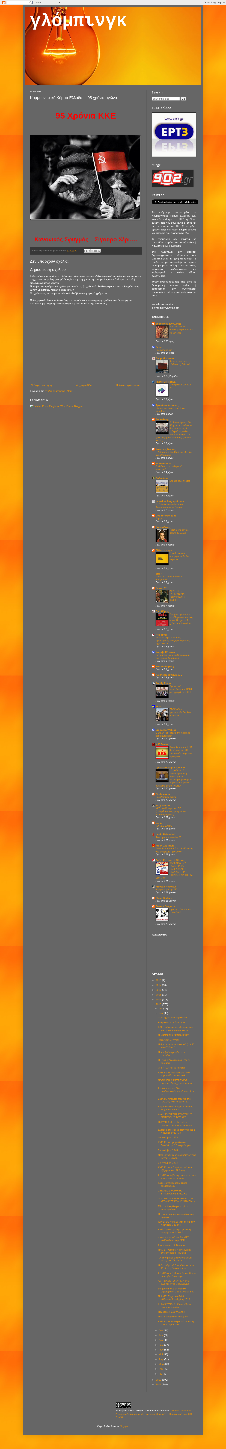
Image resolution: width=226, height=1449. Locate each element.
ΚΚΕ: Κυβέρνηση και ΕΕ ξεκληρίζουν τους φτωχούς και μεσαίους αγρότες (171, 811)
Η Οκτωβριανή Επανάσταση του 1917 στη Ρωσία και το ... (176, 1267)
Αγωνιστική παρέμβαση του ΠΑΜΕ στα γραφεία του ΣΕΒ (181, 689)
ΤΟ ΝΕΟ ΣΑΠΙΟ (164, 826)
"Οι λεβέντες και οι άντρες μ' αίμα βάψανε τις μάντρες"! (181, 329)
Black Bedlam (164, 898)
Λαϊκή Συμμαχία (165, 845)
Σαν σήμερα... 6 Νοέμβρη (172, 1245)
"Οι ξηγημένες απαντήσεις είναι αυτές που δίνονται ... (175, 1259)
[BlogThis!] (89, 251)
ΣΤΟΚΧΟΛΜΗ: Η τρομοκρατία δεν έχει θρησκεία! (180, 712)
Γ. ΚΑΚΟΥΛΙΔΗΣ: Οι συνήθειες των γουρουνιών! (174, 1305)
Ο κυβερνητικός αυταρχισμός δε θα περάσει (179, 556)
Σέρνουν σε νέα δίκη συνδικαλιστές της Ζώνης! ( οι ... (176, 1091)
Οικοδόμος (162, 611)
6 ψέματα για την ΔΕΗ (167, 889)
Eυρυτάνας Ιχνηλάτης (168, 323)
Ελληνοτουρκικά (164, 350)
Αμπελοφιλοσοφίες (167, 405)
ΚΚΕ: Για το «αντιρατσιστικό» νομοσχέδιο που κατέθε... (174, 1074)
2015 (159, 994)
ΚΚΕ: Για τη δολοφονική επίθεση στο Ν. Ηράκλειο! (176, 1323)
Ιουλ (161, 1344)
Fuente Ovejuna (165, 906)
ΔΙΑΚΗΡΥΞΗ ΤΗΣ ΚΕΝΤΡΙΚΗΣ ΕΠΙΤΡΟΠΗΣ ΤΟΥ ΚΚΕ (175, 1116)
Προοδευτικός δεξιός (166, 797)
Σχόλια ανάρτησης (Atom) (59, 390)
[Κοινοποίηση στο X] (92, 251)
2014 (159, 999)
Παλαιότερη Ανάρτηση (128, 385)
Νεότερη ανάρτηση (41, 385)
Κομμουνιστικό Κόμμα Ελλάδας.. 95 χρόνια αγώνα (176, 1108)
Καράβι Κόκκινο (165, 652)
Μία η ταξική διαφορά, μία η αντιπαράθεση (173, 1208)
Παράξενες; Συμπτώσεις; (171, 1311)
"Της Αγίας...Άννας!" (169, 1039)
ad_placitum (163, 805)
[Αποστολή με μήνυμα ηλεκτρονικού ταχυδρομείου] (85, 251)
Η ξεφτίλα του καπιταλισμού (173, 1034)
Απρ (161, 1359)
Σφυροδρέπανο (165, 358)
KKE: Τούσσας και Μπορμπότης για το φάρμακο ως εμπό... (176, 1028)
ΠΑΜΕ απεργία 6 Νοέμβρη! (173, 1316)
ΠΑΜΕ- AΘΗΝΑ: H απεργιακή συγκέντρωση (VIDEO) (174, 1251)
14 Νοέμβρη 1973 (168, 1162)
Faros (159, 347)
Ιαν (161, 1373)
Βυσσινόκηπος (165, 666)
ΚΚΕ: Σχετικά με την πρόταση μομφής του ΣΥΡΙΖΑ (174, 1231)
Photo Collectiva (166, 381)
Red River (161, 634)
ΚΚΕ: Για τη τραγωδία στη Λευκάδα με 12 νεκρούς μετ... (175, 1144)
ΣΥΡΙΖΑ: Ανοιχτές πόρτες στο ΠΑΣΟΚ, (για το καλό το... (174, 1100)
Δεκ (161, 1008)
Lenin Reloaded (165, 834)
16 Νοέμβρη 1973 (168, 1137)
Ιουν (161, 1349)
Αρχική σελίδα (84, 385)
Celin (159, 823)
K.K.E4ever (162, 744)
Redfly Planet (164, 683)
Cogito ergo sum (166, 515)
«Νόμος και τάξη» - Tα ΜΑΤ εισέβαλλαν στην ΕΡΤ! (173, 1239)
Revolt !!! (161, 588)
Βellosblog (162, 419)
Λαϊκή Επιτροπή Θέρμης (170, 860)
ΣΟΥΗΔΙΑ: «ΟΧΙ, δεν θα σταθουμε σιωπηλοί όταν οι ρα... (177, 1274)
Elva (158, 706)
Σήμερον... (161, 518)
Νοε (161, 1013)
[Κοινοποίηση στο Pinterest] (99, 251)
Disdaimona (163, 794)
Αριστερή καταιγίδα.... (169, 674)
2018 (159, 980)
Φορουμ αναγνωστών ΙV (168, 837)
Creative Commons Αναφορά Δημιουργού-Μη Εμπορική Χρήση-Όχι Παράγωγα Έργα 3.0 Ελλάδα (154, 1414)
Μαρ (161, 1364)
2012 (159, 1379)
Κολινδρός (162, 478)
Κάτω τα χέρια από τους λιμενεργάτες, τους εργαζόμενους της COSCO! (172, 640)
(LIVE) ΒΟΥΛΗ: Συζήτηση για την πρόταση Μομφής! (176, 1223)
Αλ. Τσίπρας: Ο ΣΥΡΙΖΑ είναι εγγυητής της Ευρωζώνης (173, 1282)
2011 (159, 1384)
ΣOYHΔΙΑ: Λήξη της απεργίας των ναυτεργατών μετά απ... (177, 1177)
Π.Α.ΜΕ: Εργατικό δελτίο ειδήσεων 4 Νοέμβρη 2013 (174, 1298)
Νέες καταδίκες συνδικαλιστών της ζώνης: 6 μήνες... (177, 1156)
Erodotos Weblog (166, 729)
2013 (159, 1004)
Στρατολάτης (163, 527)
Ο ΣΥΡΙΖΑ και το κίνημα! (171, 1067)
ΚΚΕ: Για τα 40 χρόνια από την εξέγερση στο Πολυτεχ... (175, 1169)
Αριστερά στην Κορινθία (170, 767)
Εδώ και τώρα (164, 550)
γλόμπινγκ (78, 21)
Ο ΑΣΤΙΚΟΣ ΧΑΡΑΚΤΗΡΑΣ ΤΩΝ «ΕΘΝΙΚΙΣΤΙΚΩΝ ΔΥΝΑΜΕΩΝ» (176, 1200)
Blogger (124, 1426)
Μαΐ (161, 1354)
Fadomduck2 (163, 463)
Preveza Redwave (166, 886)
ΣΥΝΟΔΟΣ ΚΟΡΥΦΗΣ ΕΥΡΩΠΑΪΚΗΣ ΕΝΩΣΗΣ (172, 1192)
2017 (159, 985)
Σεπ (161, 1335)
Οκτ (161, 1330)
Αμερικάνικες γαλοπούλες (172, 1022)
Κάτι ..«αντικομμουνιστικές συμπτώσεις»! (172, 1184)
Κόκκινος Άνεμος (166, 449)
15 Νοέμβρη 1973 (168, 1150)
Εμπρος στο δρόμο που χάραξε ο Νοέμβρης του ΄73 (176, 1131)
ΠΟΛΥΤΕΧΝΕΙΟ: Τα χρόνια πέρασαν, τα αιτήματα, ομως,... (176, 1123)
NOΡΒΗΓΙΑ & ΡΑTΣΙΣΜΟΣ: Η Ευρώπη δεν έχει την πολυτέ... (176, 1082)
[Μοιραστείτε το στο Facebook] (95, 251)
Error (158, 573)
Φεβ (161, 1368)
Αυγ (161, 1340)
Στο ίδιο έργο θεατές (180, 481)
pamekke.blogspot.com (170, 501)
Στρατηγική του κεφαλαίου (172, 1017)
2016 (159, 989)
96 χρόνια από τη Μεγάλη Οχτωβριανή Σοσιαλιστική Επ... (176, 1290)
